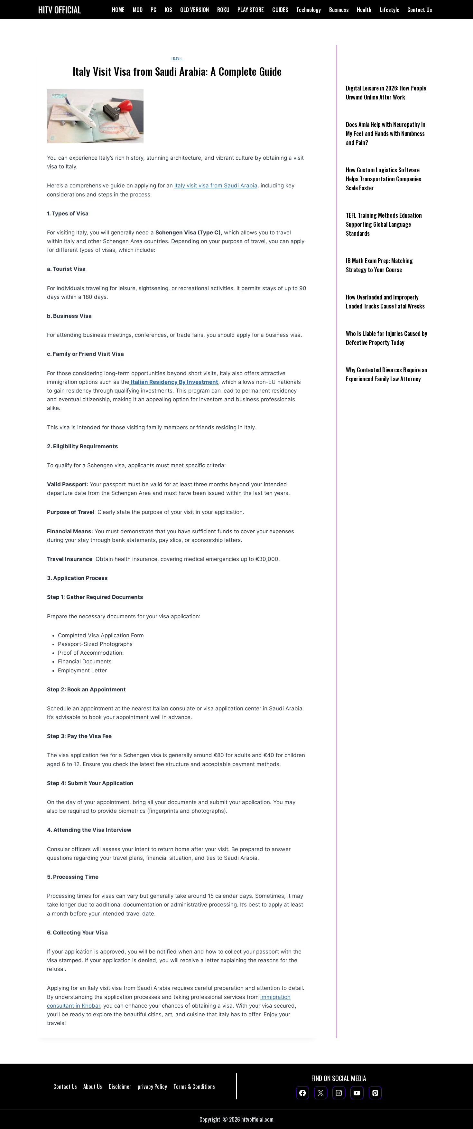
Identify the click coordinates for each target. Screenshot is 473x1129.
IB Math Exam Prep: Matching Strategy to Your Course (379, 265)
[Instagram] (339, 1092)
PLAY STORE (250, 9)
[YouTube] (357, 1092)
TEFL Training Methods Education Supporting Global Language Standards (384, 224)
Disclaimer (120, 1086)
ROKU (223, 9)
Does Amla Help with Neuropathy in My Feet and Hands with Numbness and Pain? (385, 133)
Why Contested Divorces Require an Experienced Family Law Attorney (386, 374)
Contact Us (419, 9)
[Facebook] (302, 1092)
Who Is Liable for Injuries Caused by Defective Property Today (386, 337)
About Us (92, 1086)
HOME (118, 9)
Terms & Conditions (194, 1086)
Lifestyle (389, 9)
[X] (320, 1092)
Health (364, 9)
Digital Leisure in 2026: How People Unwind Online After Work (386, 92)
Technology (308, 9)
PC (153, 9)
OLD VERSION (194, 9)
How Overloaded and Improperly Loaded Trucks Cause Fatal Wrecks (385, 301)
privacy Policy (152, 1086)
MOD (138, 9)
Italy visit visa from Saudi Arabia (215, 185)
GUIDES (280, 9)
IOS (168, 9)
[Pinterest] (375, 1092)
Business (339, 9)
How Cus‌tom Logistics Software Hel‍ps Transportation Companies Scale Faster (383, 179)
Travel (177, 58)
